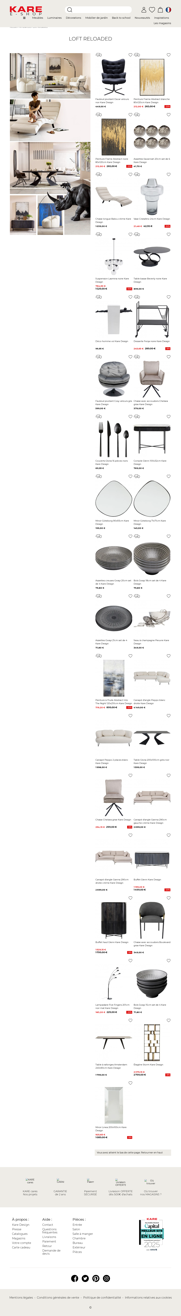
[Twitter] (85, 1278)
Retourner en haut (152, 1152)
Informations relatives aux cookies (148, 1297)
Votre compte (21, 1243)
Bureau (78, 1243)
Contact (47, 1224)
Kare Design (20, 1224)
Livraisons (49, 1237)
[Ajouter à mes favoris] (130, 55)
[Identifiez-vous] (144, 9)
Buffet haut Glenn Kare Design (111, 942)
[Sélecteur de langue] (168, 9)
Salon (76, 1229)
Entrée (77, 1224)
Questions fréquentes (49, 1231)
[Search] (69, 9)
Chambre (79, 1238)
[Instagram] (106, 1278)
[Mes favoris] (152, 9)
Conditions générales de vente (58, 1297)
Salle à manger (83, 1234)
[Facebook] (74, 1278)
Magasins (18, 1238)
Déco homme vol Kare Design (111, 341)
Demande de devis (51, 1252)
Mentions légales (21, 1297)
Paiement (49, 1241)
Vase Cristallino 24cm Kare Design (152, 218)
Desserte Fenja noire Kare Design (152, 341)
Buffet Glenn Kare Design (147, 879)
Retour (47, 1246)
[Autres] (26, 19)
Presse (16, 1229)
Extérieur (79, 1247)
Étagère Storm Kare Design (148, 1064)
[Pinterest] (95, 1278)
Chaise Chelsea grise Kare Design (113, 819)
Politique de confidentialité (102, 1297)
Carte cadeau (21, 1247)
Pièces (77, 1252)
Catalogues (20, 1234)
